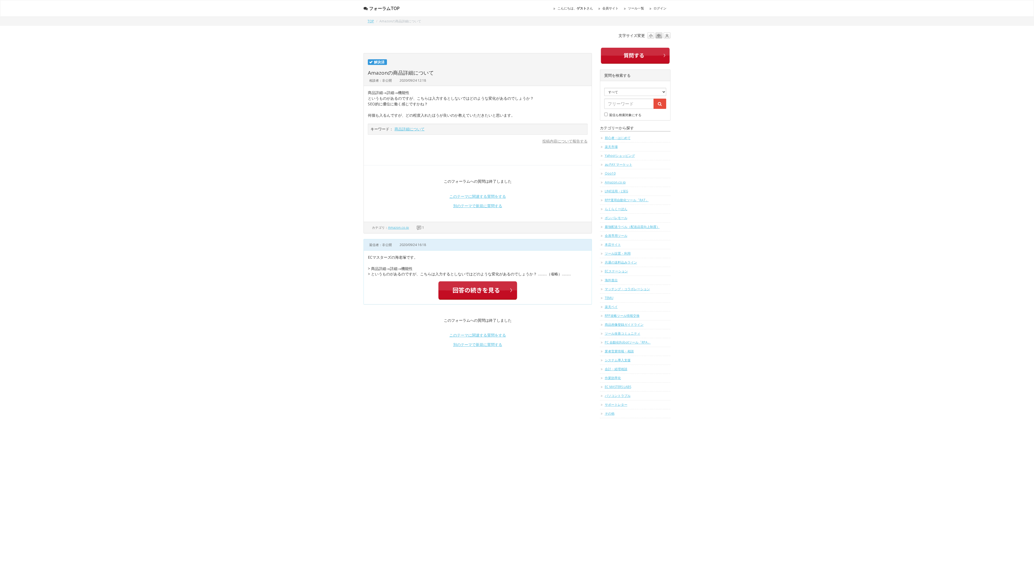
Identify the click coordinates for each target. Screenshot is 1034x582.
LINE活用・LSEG (616, 191)
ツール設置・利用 (618, 253)
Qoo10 (610, 173)
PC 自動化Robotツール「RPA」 (628, 342)
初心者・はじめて (618, 138)
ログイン (660, 8)
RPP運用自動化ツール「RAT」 (627, 200)
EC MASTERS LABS (618, 386)
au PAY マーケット (618, 164)
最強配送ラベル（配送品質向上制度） (632, 226)
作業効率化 (613, 378)
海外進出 (611, 280)
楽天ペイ (611, 306)
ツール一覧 (636, 8)
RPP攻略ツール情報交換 (622, 315)
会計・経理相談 (616, 369)
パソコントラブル (618, 395)
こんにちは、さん (575, 8)
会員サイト (610, 8)
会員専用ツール (616, 235)
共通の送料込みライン (621, 262)
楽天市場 (611, 146)
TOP (371, 21)
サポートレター (616, 404)
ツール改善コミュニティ (622, 333)
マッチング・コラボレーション (627, 289)
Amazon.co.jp (398, 227)
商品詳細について (409, 128)
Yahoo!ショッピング (620, 155)
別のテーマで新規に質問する (477, 205)
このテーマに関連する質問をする (477, 196)
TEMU (609, 298)
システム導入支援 (618, 360)
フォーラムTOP (384, 8)
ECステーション (616, 271)
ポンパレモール (616, 218)
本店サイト (613, 244)
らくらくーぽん (616, 209)
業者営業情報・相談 (619, 351)
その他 (609, 413)
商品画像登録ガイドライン (624, 324)
